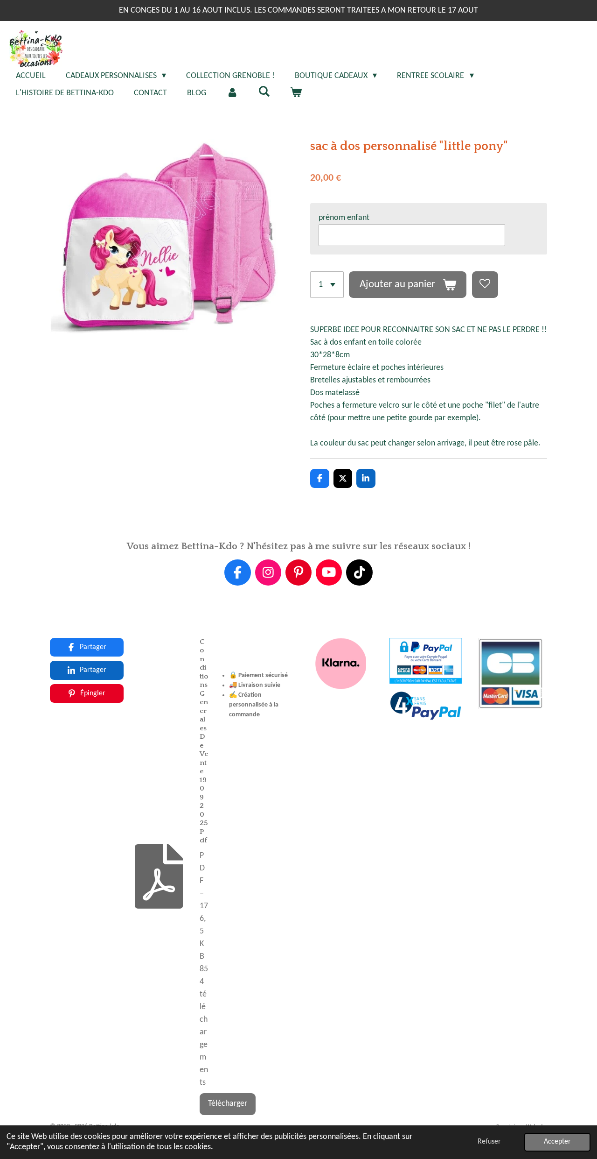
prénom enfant (344, 217)
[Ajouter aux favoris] (485, 284)
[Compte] (232, 93)
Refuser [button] (489, 1141)
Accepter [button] (557, 1141)
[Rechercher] (263, 92)
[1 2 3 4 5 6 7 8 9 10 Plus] (327, 284)
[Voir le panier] (295, 93)
